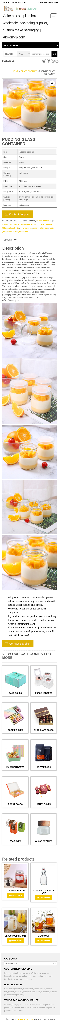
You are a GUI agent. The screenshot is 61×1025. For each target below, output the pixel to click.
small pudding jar (40, 228)
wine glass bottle (20, 231)
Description (10, 240)
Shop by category (12, 45)
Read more (16, 895)
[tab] (11, 239)
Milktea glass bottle (10, 228)
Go (54, 54)
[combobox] (30, 963)
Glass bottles (29, 71)
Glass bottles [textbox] (30, 963)
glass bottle (39, 224)
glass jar (48, 224)
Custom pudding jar (11, 224)
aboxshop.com (25, 1019)
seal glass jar (26, 228)
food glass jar (27, 224)
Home (15, 71)
